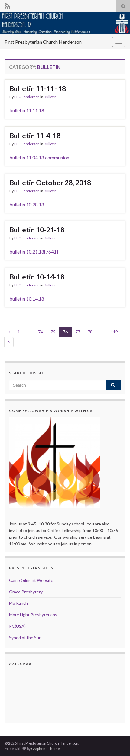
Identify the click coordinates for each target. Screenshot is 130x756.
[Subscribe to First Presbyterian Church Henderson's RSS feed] (7, 5)
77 (77, 331)
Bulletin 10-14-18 (36, 277)
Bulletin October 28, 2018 (50, 182)
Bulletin (50, 96)
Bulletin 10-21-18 (36, 229)
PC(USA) (17, 626)
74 (40, 331)
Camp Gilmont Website (31, 580)
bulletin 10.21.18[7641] (33, 251)
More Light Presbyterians (33, 614)
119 (114, 331)
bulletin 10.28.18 (26, 204)
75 (52, 331)
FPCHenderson (27, 96)
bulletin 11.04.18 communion (39, 157)
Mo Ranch (18, 603)
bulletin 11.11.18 (26, 110)
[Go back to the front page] (65, 23)
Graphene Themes (46, 748)
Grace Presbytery (26, 591)
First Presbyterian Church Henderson (43, 42)
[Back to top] (116, 742)
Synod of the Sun (25, 637)
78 (90, 331)
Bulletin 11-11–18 (37, 88)
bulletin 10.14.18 (26, 298)
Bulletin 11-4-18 (34, 135)
